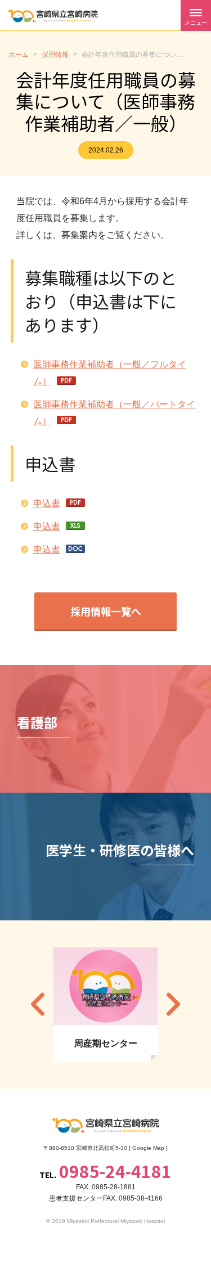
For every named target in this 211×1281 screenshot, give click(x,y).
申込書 (46, 503)
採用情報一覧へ (105, 611)
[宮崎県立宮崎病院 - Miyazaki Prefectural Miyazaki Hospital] (53, 16)
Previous (37, 1004)
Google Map (148, 1148)
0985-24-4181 (115, 1170)
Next (173, 1004)
